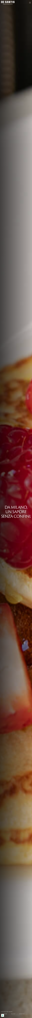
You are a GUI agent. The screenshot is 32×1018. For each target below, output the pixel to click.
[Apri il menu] (30, 2)
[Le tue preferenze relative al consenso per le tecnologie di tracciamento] (2, 1015)
